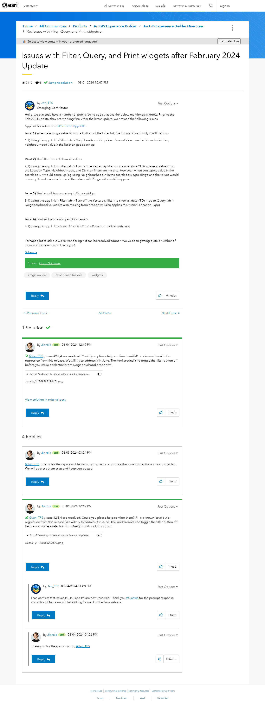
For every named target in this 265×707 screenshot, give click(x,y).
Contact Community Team (163, 691)
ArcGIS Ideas (140, 5)
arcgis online (37, 275)
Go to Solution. (50, 263)
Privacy (100, 698)
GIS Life (160, 5)
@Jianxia (31, 252)
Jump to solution (60, 83)
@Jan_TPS (36, 356)
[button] (168, 103)
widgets (97, 275)
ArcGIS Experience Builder (115, 26)
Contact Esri (162, 698)
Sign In (225, 6)
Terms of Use (96, 691)
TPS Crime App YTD (71, 126)
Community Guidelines (115, 691)
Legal (142, 698)
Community (30, 5)
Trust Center (121, 698)
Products (80, 26)
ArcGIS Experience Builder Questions (173, 26)
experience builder (68, 275)
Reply (35, 296)
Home (28, 26)
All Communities (114, 5)
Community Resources (187, 5)
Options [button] (233, 28)
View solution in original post (45, 400)
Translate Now (229, 41)
